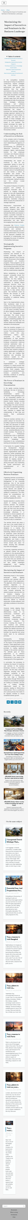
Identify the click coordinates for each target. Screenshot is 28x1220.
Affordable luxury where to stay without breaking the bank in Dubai (14, 803)
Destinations (14, 1214)
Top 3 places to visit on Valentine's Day (13, 988)
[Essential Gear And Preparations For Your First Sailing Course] (14, 745)
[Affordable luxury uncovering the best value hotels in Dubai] (14, 768)
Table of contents (14, 56)
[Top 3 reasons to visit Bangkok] (14, 929)
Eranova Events (19, 225)
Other (8, 10)
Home (3, 10)
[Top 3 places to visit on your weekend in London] (14, 1077)
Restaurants (14, 1210)
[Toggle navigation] (4, 2)
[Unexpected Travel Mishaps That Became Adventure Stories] (14, 721)
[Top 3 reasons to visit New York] (9, 1123)
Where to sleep (14, 1212)
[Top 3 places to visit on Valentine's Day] (14, 977)
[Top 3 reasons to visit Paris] (14, 1026)
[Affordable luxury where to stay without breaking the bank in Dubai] (14, 794)
